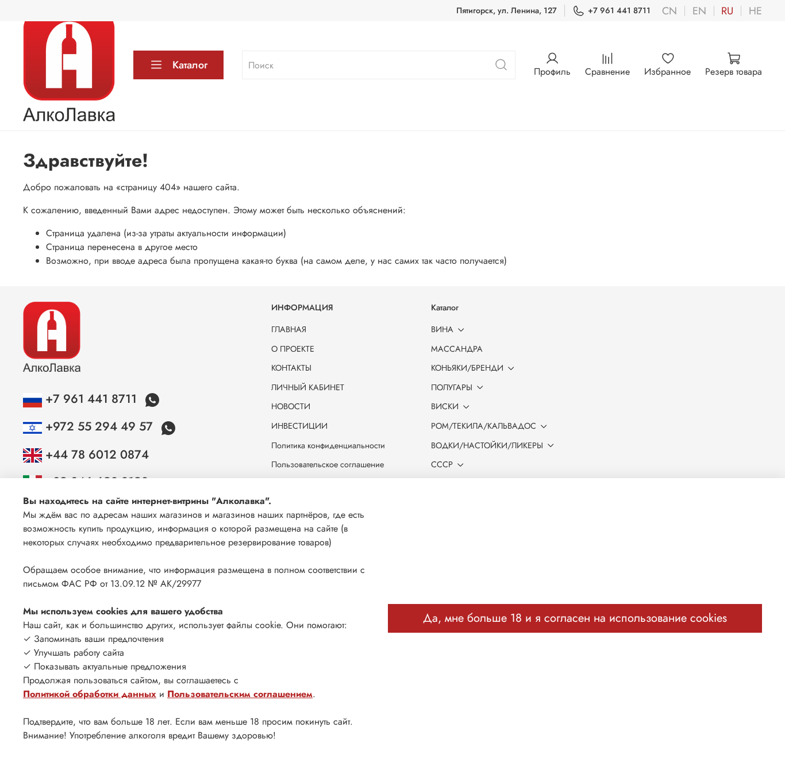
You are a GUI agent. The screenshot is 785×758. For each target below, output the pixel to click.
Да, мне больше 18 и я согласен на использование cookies (575, 618)
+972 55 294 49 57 (99, 426)
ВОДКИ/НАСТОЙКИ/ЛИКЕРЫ (487, 445)
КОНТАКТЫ (291, 368)
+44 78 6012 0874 (95, 454)
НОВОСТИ (290, 406)
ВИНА (442, 329)
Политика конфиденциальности (328, 445)
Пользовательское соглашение (327, 464)
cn (669, 11)
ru (727, 11)
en (699, 11)
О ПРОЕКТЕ (292, 349)
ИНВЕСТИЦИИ (299, 426)
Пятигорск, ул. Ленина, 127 (506, 10)
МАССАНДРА (457, 349)
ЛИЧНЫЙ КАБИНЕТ (307, 387)
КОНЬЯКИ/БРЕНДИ (467, 368)
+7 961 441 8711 (619, 10)
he (755, 11)
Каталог (189, 64)
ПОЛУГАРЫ (451, 387)
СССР (442, 464)
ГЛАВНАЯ (288, 329)
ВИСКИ (445, 406)
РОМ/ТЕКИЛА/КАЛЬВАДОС (483, 426)
